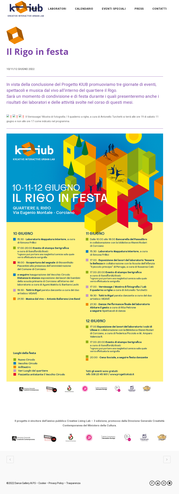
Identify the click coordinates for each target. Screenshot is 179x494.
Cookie (42, 483)
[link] (111, 116)
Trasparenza (73, 483)
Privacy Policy (56, 483)
